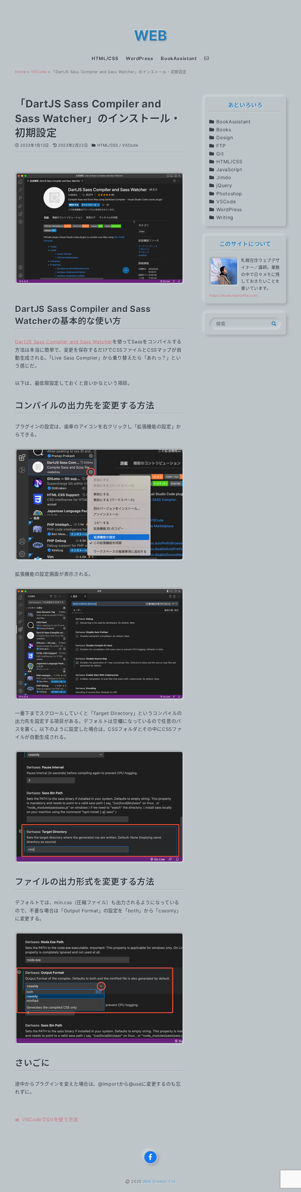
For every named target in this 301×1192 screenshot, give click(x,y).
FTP (220, 146)
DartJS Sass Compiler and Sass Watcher (63, 342)
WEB (150, 35)
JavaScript (229, 169)
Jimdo (223, 177)
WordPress (139, 58)
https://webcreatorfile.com (233, 295)
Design (224, 137)
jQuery (224, 185)
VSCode (39, 72)
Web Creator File (159, 1181)
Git (220, 154)
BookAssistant (179, 58)
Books (223, 129)
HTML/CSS (105, 58)
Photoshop (229, 194)
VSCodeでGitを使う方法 (50, 1119)
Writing (224, 217)
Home (20, 72)
